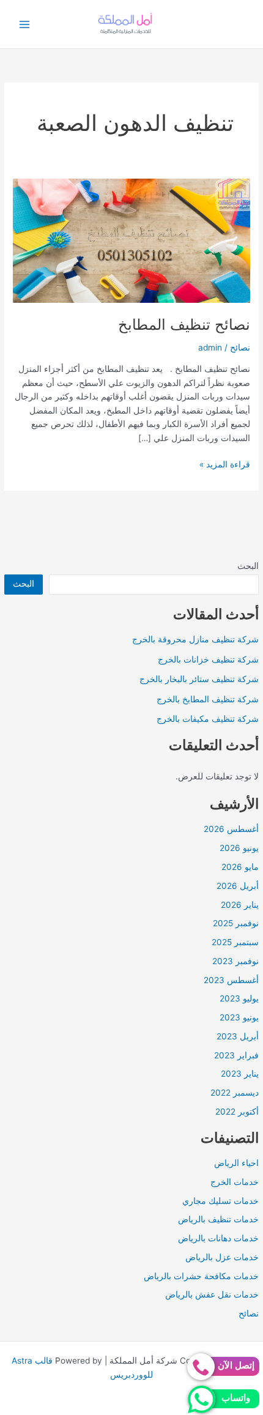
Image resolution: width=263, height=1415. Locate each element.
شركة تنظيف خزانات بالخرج (208, 659)
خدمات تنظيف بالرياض (218, 1219)
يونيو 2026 (239, 848)
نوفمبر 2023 (235, 961)
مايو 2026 (240, 867)
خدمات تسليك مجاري (220, 1201)
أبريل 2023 (238, 1036)
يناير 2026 (240, 905)
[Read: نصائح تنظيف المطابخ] (131, 240)
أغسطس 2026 (231, 829)
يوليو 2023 (239, 998)
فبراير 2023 (236, 1055)
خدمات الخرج (234, 1182)
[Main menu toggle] (24, 24)
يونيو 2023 (239, 1017)
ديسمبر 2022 (234, 1092)
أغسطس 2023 (231, 980)
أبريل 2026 (238, 886)
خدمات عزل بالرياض (222, 1257)
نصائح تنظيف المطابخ (184, 324)
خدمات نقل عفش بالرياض (212, 1294)
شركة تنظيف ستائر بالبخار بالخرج (199, 679)
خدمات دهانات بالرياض (218, 1238)
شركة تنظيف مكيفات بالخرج (208, 719)
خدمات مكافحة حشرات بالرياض (201, 1276)
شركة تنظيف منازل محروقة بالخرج (195, 639)
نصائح (249, 1313)
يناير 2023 (240, 1074)
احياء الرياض (236, 1163)
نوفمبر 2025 (236, 923)
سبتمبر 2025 (235, 942)
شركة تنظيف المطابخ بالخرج (208, 699)
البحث (248, 566)
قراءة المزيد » (224, 465)
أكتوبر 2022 (237, 1111)
